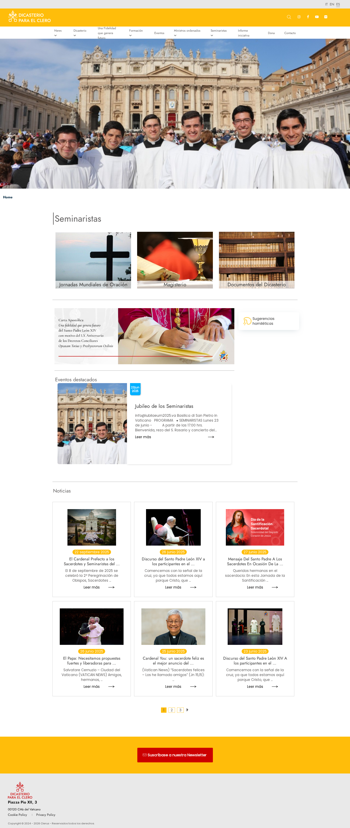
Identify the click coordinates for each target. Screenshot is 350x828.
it (326, 4)
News (58, 31)
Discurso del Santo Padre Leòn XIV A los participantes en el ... (255, 660)
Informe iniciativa (243, 33)
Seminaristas (219, 31)
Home (8, 197)
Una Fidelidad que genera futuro (107, 33)
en (332, 4)
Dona (271, 33)
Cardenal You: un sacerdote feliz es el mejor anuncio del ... (173, 660)
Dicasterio (80, 31)
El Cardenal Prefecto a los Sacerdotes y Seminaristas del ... (92, 561)
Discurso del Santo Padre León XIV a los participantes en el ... (173, 561)
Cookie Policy (17, 815)
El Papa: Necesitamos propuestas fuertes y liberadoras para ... (91, 660)
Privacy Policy (45, 815)
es (338, 4)
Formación (136, 31)
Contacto (290, 33)
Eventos (159, 33)
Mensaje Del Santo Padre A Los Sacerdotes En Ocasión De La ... (255, 561)
